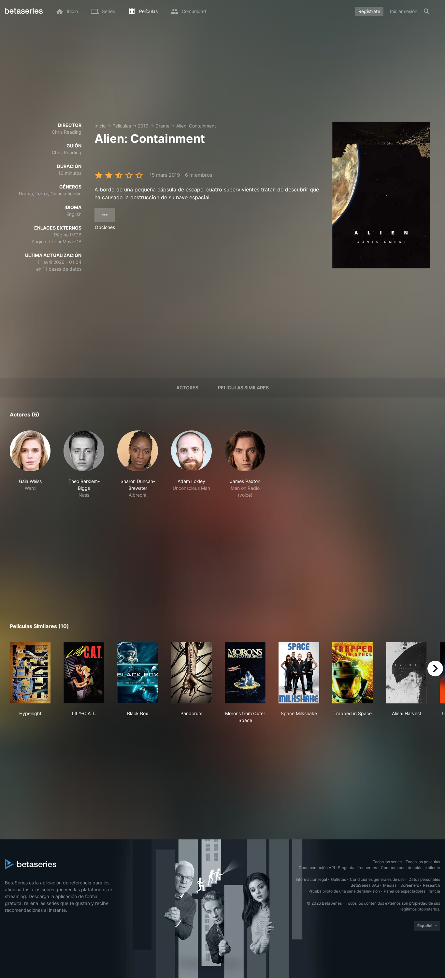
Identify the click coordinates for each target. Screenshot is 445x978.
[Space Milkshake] (299, 672)
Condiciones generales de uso (377, 879)
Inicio (100, 125)
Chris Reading (66, 132)
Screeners (409, 885)
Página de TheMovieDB (56, 241)
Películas (121, 125)
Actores (187, 387)
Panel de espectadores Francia (412, 891)
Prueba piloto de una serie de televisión (344, 891)
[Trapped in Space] (352, 672)
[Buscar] (427, 11)
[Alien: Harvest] (406, 672)
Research (431, 885)
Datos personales (424, 879)
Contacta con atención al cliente (410, 867)
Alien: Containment (196, 125)
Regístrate (369, 11)
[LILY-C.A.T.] (84, 672)
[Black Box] (137, 672)
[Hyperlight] (30, 672)
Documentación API (317, 867)
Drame (162, 125)
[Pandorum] (191, 672)
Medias (389, 885)
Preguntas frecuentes (357, 867)
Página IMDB (67, 234)
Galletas (338, 879)
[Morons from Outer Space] (245, 672)
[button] (30, 464)
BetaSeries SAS (365, 885)
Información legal (311, 879)
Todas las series (387, 861)
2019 (143, 125)
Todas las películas (423, 861)
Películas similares (243, 387)
